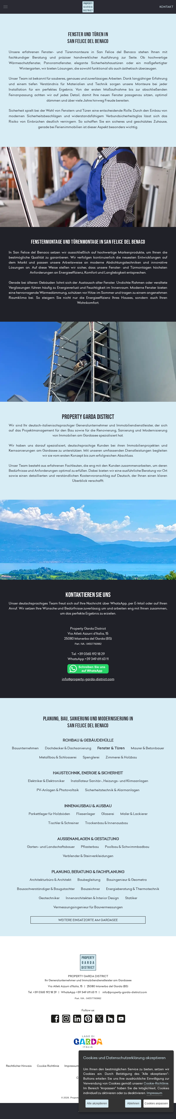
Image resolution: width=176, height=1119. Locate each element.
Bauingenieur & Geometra (127, 879)
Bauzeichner (90, 889)
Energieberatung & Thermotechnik (132, 889)
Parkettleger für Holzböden (49, 814)
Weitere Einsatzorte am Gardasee (88, 920)
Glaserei (107, 814)
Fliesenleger (85, 814)
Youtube (121, 1019)
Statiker (131, 898)
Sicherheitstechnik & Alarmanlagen (112, 790)
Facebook (55, 1019)
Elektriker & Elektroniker (46, 781)
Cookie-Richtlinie (156, 1083)
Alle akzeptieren (97, 1103)
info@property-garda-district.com (88, 679)
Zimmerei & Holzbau (121, 757)
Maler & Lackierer (134, 814)
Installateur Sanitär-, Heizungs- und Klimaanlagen (109, 781)
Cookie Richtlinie (48, 1066)
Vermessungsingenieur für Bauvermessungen (88, 907)
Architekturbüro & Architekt (50, 879)
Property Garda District (88, 7)
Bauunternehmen (25, 748)
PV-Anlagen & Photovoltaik (58, 790)
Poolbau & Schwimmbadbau (127, 846)
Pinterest (88, 1019)
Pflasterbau (90, 846)
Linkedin (77, 1019)
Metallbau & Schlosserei (58, 757)
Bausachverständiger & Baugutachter (46, 889)
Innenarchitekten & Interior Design (92, 898)
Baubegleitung (88, 879)
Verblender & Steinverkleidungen (88, 856)
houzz (110, 1019)
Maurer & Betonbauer (147, 748)
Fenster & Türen (111, 748)
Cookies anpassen (156, 1103)
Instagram (66, 1019)
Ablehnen (133, 1103)
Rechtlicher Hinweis (19, 1066)
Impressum (71, 1066)
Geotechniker (49, 898)
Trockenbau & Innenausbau (106, 823)
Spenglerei (91, 757)
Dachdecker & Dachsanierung (68, 748)
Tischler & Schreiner (63, 823)
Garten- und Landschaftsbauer (51, 846)
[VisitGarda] (88, 1041)
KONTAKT (166, 7)
